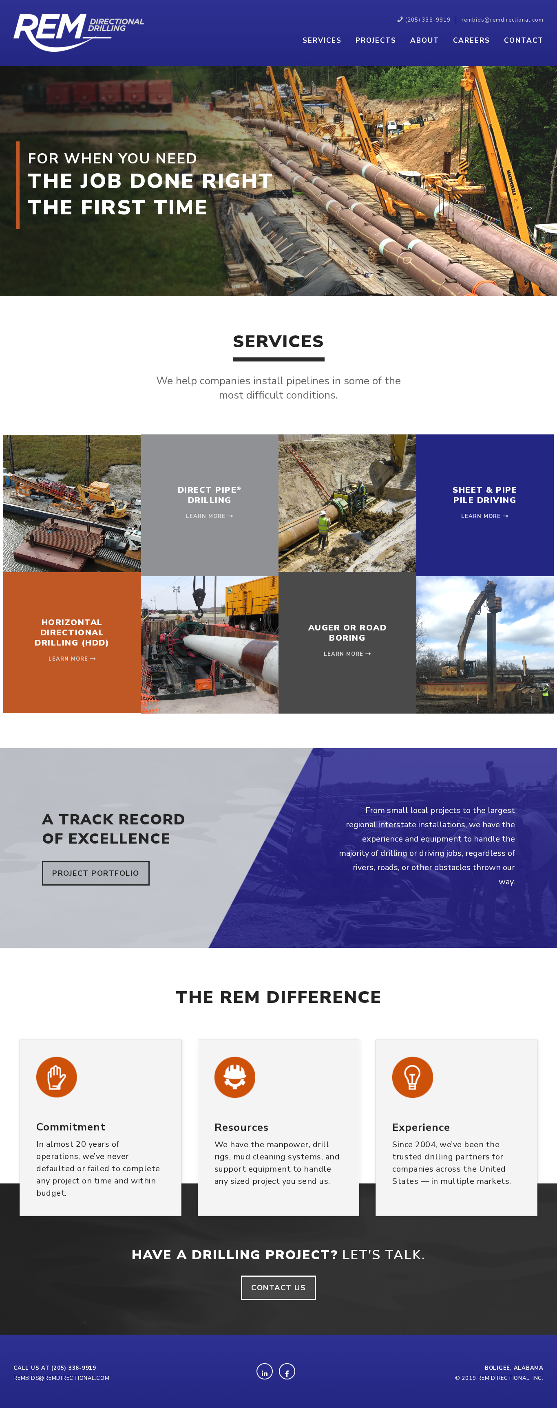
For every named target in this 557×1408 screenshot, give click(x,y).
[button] (96, 873)
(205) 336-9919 (73, 1368)
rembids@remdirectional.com (61, 1378)
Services (322, 40)
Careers (471, 40)
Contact (524, 40)
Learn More (69, 659)
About (424, 40)
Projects (376, 40)
